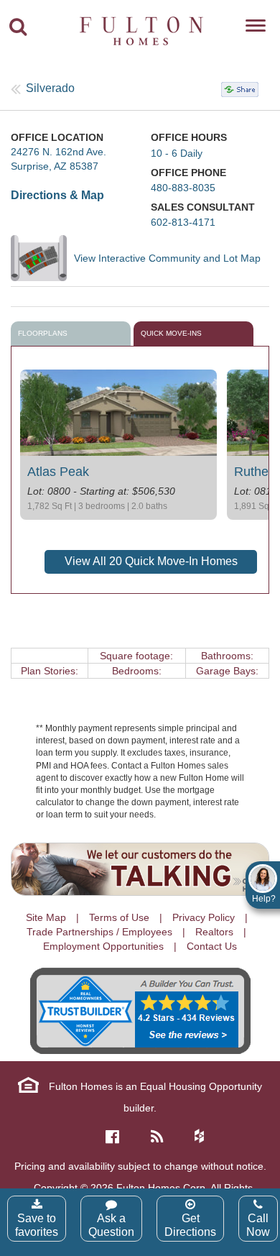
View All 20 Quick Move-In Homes (151, 561)
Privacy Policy (203, 917)
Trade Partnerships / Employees (99, 932)
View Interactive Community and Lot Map (167, 258)
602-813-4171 (183, 222)
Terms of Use (119, 917)
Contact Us (212, 946)
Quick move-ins (171, 333)
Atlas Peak (58, 471)
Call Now (258, 1225)
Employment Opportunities (103, 946)
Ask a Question (111, 1225)
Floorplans (42, 333)
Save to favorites (36, 1225)
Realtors (214, 932)
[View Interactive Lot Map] (42, 258)
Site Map (46, 917)
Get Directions (190, 1225)
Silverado (50, 88)
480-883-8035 (183, 187)
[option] (118, 444)
